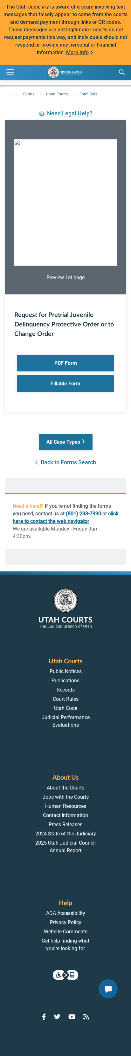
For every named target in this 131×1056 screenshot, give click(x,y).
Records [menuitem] (66, 690)
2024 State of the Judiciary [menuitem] (65, 834)
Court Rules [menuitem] (66, 699)
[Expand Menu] (10, 72)
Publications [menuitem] (65, 681)
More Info (77, 52)
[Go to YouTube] (72, 1017)
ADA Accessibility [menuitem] (65, 913)
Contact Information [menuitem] (65, 815)
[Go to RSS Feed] (86, 1017)
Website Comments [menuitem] (65, 932)
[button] (66, 442)
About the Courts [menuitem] (65, 788)
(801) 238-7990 (83, 514)
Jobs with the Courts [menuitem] (66, 797)
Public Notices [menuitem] (66, 671)
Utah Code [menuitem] (65, 708)
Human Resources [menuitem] (65, 806)
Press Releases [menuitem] (65, 824)
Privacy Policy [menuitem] (65, 922)
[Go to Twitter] (57, 1017)
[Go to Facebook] (44, 1017)
